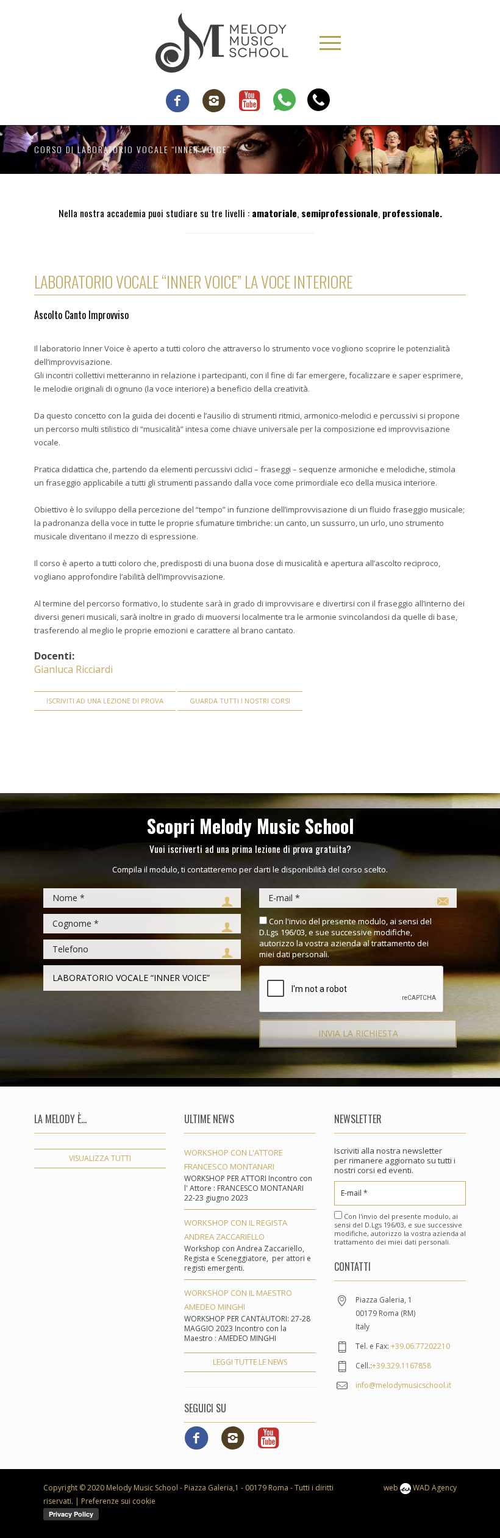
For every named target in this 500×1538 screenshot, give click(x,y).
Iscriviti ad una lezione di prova (104, 700)
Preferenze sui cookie (118, 1501)
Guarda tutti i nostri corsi (240, 700)
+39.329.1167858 (401, 1365)
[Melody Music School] (222, 41)
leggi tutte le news (250, 1362)
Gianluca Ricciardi (73, 669)
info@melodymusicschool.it (403, 1385)
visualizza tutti (100, 1158)
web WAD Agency (420, 1487)
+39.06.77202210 (420, 1346)
